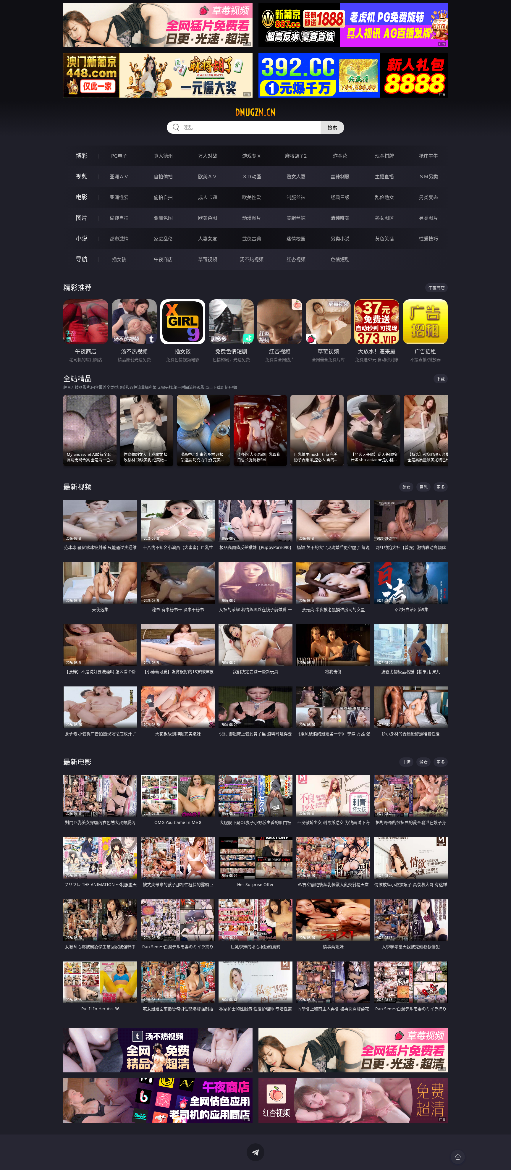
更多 (440, 487)
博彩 (82, 156)
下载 (440, 379)
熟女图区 (384, 218)
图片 (82, 218)
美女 (406, 487)
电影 (82, 197)
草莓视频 (207, 259)
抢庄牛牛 (428, 156)
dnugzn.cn (255, 112)
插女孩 (119, 259)
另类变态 (428, 197)
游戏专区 (251, 156)
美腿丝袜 (296, 218)
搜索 (332, 127)
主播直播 (384, 176)
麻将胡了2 (296, 156)
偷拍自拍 (163, 197)
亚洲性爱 (119, 197)
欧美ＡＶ (207, 176)
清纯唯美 (340, 218)
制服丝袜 (296, 197)
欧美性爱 (251, 197)
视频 (82, 176)
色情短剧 (340, 259)
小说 (82, 239)
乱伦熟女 (384, 197)
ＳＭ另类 (428, 176)
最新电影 (77, 762)
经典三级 (340, 197)
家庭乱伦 (163, 238)
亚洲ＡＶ (119, 176)
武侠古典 (251, 238)
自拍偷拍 (163, 176)
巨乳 (423, 487)
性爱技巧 (428, 238)
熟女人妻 (296, 176)
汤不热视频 (251, 259)
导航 (82, 259)
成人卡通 (207, 197)
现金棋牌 (384, 156)
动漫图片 (251, 218)
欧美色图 (207, 218)
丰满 (406, 762)
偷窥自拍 (119, 218)
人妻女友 (207, 238)
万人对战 (207, 156)
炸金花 (340, 156)
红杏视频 (296, 259)
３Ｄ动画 (251, 176)
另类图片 (428, 218)
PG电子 (119, 156)
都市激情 (119, 238)
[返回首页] (458, 1157)
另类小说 (340, 238)
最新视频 (77, 487)
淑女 (423, 762)
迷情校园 (296, 238)
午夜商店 (163, 259)
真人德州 (163, 156)
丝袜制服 (340, 176)
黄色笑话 (384, 238)
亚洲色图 (163, 218)
